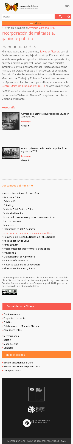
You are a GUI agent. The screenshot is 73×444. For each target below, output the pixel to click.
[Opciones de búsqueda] (68, 16)
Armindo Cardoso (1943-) (42, 27)
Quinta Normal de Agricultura (19, 256)
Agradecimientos (12, 329)
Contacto (8, 347)
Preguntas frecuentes (15, 318)
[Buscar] (60, 16)
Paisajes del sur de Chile (16, 240)
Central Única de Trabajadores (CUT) (23, 85)
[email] (25, 47)
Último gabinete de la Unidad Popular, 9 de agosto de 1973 (44, 150)
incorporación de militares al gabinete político (28, 233)
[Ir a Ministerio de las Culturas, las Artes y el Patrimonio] (36, 394)
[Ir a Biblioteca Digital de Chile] (36, 423)
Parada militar (11, 244)
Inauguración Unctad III (16, 260)
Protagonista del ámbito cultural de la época (27, 248)
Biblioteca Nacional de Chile (18, 362)
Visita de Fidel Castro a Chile (18, 209)
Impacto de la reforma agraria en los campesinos (29, 217)
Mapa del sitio (11, 343)
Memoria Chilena (21, 7)
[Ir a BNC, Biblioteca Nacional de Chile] (36, 410)
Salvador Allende (50, 51)
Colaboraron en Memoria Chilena (21, 326)
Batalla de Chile (12, 197)
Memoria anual (11, 336)
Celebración (10, 201)
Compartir (25, 125)
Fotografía (8, 107)
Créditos (8, 322)
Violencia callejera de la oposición (22, 264)
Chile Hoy (8, 205)
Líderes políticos (12, 221)
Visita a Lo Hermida (13, 213)
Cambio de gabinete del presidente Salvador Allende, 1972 (45, 115)
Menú (38, 23)
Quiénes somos (12, 314)
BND (67, 6)
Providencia (10, 252)
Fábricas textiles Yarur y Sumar (19, 268)
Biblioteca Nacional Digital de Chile (22, 366)
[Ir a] (10, 129)
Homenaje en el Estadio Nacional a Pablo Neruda (29, 236)
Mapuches (9, 225)
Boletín (7, 339)
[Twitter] (34, 47)
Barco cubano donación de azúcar (21, 193)
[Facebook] (30, 47)
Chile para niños (12, 370)
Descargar (26, 121)
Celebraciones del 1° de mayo (19, 228)
